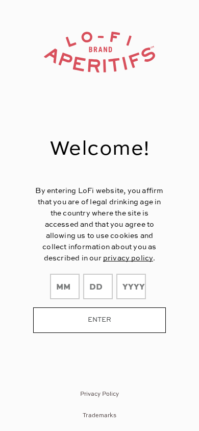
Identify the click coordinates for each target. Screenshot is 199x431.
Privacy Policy (99, 393)
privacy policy (128, 257)
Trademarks (99, 415)
